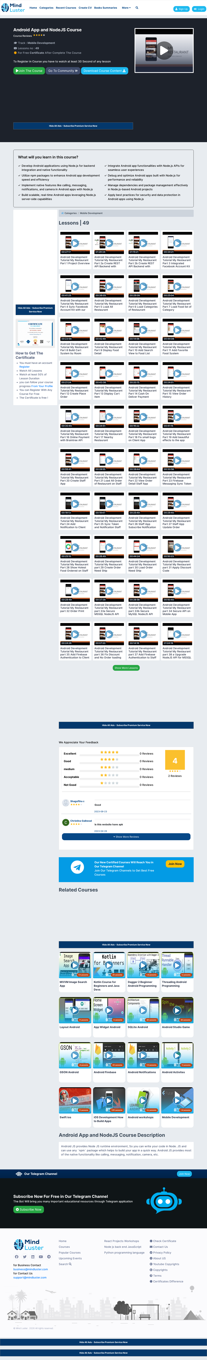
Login (200, 8)
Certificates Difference (167, 1281)
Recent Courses (66, 7)
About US (159, 1258)
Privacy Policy (161, 1252)
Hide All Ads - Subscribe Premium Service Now (73, 126)
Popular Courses (70, 1252)
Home (33, 7)
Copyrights (160, 1269)
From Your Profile (42, 386)
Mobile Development (91, 213)
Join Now (184, 1173)
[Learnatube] (13, 6)
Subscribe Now (30, 1209)
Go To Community (61, 71)
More (125, 7)
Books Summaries (105, 7)
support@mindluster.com (30, 1277)
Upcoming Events (70, 1258)
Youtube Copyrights (165, 1264)
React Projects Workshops (121, 1241)
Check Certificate (164, 1241)
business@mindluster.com (30, 1269)
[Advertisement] (73, 100)
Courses (64, 1246)
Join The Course (30, 71)
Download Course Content (103, 71)
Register (24, 366)
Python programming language (124, 1252)
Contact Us (160, 1246)
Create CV (85, 7)
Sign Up (183, 8)
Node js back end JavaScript (122, 1246)
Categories (46, 7)
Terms (157, 1275)
